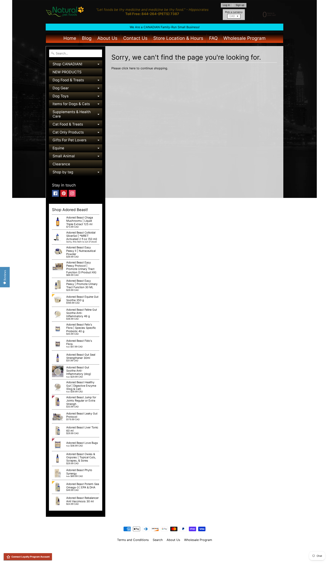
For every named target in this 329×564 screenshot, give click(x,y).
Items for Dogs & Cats (77, 105)
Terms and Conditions (133, 540)
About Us (107, 38)
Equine (77, 149)
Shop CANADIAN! (77, 65)
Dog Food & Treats (77, 81)
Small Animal (77, 157)
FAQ (213, 38)
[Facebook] (55, 193)
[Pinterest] (63, 193)
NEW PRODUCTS (67, 72)
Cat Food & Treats (77, 125)
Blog (87, 38)
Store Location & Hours (178, 38)
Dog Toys (77, 97)
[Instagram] (72, 193)
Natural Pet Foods (163, 549)
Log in (226, 5)
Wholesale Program (244, 38)
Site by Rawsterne (164, 553)
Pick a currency (234, 12)
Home (69, 38)
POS (150, 556)
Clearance (61, 164)
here (132, 68)
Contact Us (135, 38)
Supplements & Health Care (77, 114)
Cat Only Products (77, 133)
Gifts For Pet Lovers (77, 141)
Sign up (240, 5)
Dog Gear (77, 89)
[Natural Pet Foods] (65, 11)
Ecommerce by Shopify (169, 556)
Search (158, 540)
